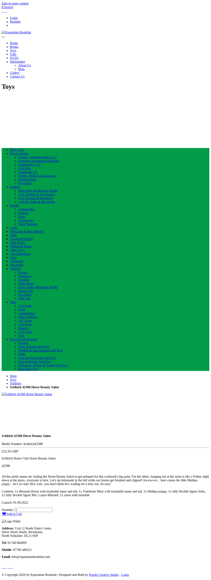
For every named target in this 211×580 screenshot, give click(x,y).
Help (21, 69)
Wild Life (24, 298)
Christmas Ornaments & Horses (38, 161)
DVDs (14, 58)
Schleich (15, 268)
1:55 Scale (25, 332)
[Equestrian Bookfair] (16, 32)
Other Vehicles (27, 224)
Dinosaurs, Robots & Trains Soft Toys (43, 365)
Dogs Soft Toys (28, 369)
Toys (13, 50)
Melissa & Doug (20, 246)
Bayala (22, 272)
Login (14, 18)
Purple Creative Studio (103, 574)
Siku (13, 302)
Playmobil (16, 261)
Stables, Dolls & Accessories (36, 176)
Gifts (13, 54)
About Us (24, 65)
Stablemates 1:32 (29, 164)
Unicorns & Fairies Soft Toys (37, 358)
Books (14, 47)
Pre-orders (25, 183)
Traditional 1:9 (27, 172)
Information (17, 61)
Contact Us (17, 76)
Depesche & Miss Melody (27, 231)
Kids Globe (17, 242)
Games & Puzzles (21, 239)
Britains (15, 187)
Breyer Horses (19, 153)
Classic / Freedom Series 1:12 (37, 157)
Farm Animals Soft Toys (34, 346)
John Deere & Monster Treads (37, 190)
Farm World (26, 283)
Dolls (13, 235)
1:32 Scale (25, 306)
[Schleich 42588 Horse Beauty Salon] (27, 394)
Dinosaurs (24, 276)
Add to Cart (14, 514)
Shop (13, 376)
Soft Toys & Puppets (23, 339)
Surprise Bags (27, 179)
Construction (26, 209)
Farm (21, 216)
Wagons (23, 213)
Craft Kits (24, 168)
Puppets (23, 343)
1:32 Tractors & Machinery (35, 198)
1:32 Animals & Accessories (36, 194)
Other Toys (17, 250)
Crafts (14, 228)
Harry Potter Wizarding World (37, 287)
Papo (13, 257)
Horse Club (25, 291)
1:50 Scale (25, 324)
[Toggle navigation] (3, 37)
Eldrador (23, 280)
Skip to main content (15, 3)
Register (15, 21)
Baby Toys (17, 150)
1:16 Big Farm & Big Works (36, 202)
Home (14, 43)
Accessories (26, 220)
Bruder (14, 205)
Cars (21, 335)
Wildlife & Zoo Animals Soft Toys (40, 350)
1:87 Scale (25, 320)
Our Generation (20, 254)
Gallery (15, 73)
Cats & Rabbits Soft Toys (34, 361)
